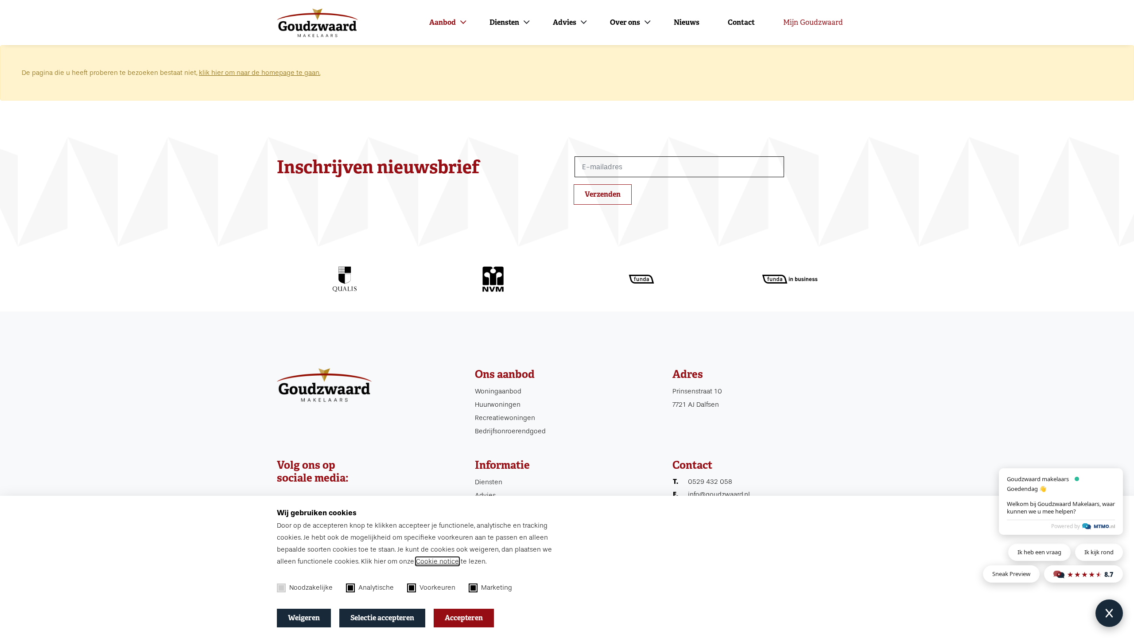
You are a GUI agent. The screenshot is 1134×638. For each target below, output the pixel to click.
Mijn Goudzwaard (813, 22)
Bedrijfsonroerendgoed (510, 431)
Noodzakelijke (311, 587)
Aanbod (442, 22)
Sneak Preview (1011, 574)
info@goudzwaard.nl (719, 494)
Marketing (496, 587)
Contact (741, 22)
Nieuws (686, 22)
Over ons (625, 22)
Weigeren (304, 617)
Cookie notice (437, 561)
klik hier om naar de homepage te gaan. (259, 73)
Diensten (504, 22)
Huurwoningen (497, 404)
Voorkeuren (437, 587)
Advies (564, 22)
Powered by (1065, 526)
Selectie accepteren (382, 617)
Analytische (376, 587)
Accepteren (464, 617)
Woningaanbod (498, 391)
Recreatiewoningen (505, 418)
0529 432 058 (710, 482)
